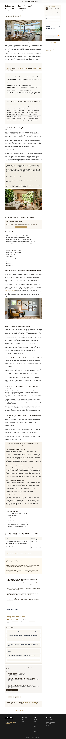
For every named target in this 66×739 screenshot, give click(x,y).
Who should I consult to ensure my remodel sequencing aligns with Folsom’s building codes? (23, 645)
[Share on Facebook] (11, 16)
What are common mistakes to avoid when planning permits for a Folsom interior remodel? (22, 650)
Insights (46, 1)
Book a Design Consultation (21, 226)
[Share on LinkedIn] (16, 16)
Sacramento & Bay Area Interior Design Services (17, 673)
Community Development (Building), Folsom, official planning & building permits (19, 553)
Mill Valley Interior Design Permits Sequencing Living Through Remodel (21, 678)
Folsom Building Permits (10, 290)
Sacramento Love (31, 68)
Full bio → (12, 70)
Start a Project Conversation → (12, 690)
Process (41, 1)
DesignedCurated (30, 1)
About (5, 1)
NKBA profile (8, 70)
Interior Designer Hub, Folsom (13, 675)
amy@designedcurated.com (50, 722)
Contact (51, 1)
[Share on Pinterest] (9, 16)
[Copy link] (20, 16)
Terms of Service (36, 729)
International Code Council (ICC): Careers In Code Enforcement (17, 616)
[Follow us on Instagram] (46, 725)
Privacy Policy (36, 731)
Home (23, 719)
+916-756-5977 (48, 720)
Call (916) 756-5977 (10, 226)
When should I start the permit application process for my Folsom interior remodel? (23, 639)
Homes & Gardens (13, 68)
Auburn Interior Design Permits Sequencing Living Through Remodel (21, 685)
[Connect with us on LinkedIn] (49, 725)
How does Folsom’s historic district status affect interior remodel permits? (22, 655)
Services (9, 1)
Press (35, 724)
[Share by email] (18, 16)
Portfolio (15, 1)
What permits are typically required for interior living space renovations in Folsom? (23, 635)
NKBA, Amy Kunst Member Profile (12, 619)
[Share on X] (13, 16)
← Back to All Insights (19, 710)
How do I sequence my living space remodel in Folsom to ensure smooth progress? (23, 631)
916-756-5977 (57, 1)
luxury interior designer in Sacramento (29, 702)
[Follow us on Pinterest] (48, 725)
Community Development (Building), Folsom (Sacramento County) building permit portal (21, 617)
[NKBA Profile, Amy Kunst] (12, 718)
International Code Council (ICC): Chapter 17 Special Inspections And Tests (19, 614)
